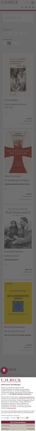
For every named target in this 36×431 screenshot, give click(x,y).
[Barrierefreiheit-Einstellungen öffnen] (4, 370)
